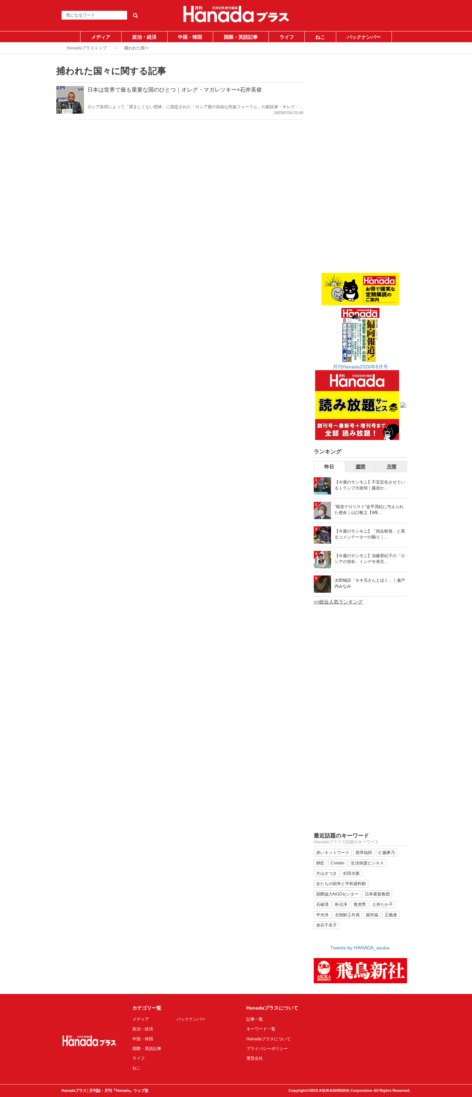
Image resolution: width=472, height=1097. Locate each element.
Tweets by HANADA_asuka (359, 947)
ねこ (320, 37)
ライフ (287, 37)
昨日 (329, 466)
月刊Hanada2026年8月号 (360, 366)
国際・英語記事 (241, 37)
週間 (360, 466)
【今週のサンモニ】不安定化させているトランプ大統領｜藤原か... (369, 485)
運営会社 (254, 1058)
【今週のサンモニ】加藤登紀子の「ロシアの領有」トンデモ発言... (369, 558)
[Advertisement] (360, 168)
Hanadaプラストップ (87, 48)
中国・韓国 (190, 37)
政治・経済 (144, 37)
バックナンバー (364, 37)
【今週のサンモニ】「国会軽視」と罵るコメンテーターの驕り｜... (369, 534)
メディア (101, 37)
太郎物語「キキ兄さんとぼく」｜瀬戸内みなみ (369, 583)
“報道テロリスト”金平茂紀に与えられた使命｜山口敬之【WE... (369, 509)
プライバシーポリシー (267, 1048)
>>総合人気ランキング (338, 601)
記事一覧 (254, 1019)
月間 (391, 466)
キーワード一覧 (260, 1028)
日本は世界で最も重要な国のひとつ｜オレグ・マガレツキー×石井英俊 (174, 90)
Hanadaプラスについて (268, 1039)
